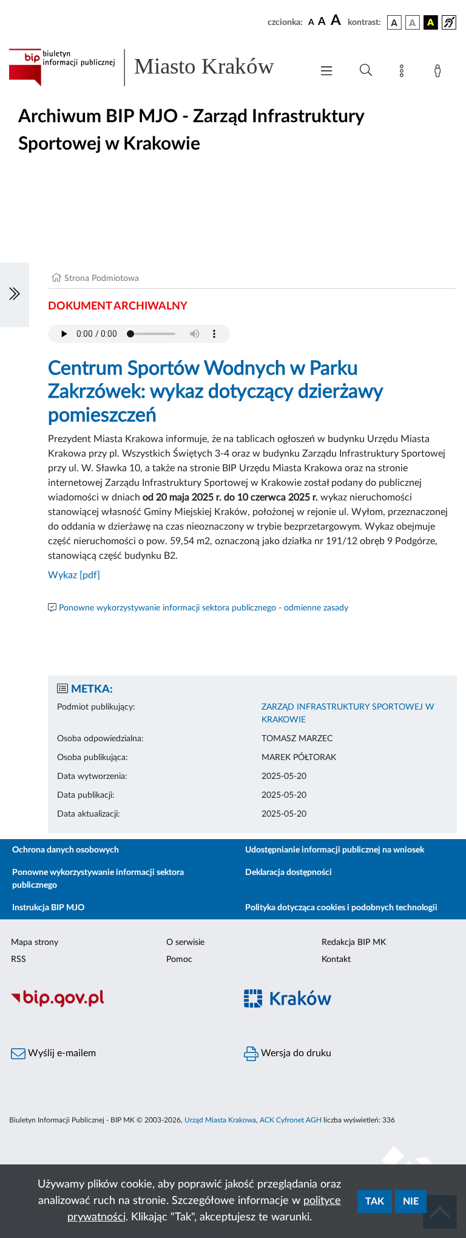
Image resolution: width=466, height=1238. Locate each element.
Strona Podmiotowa (101, 278)
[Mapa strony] (404, 73)
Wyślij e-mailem (60, 1053)
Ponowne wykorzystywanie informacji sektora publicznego (98, 879)
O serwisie (185, 942)
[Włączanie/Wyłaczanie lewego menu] (14, 295)
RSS (18, 959)
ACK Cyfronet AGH (291, 1120)
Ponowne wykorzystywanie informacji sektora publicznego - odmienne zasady (203, 608)
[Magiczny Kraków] (349, 1006)
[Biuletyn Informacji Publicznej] (116, 1005)
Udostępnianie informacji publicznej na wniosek (334, 850)
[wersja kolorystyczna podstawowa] (394, 22)
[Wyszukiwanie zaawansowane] (366, 70)
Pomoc (179, 959)
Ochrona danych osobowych (65, 850)
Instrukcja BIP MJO (48, 908)
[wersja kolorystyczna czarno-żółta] (431, 22)
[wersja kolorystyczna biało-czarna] (412, 22)
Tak (374, 1201)
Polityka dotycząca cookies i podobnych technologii (341, 908)
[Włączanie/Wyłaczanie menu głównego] (326, 72)
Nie (411, 1201)
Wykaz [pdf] (74, 575)
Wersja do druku (294, 1053)
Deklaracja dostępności (288, 872)
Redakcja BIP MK (354, 942)
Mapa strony (34, 942)
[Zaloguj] (439, 73)
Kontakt (336, 959)
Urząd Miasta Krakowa (220, 1120)
